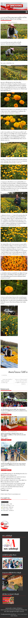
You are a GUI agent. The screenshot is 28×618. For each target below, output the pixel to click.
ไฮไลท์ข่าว (9, 414)
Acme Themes (14, 615)
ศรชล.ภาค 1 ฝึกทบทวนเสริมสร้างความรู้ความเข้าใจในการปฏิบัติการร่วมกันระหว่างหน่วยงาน (21, 382)
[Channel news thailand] (14, 9)
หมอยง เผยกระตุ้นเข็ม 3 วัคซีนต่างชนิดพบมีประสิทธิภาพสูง (6, 381)
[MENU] (27, 12)
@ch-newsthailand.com (12, 22)
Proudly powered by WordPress (8, 614)
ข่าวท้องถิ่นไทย (4, 375)
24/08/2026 (4, 407)
